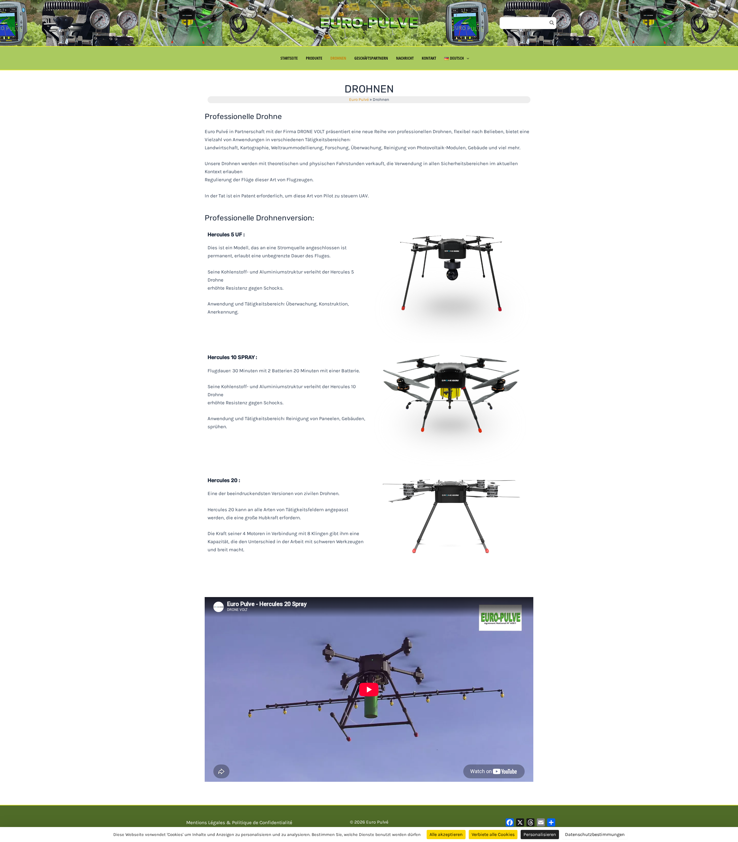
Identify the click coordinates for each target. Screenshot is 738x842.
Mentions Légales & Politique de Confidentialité (239, 822)
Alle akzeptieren (446, 834)
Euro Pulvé (359, 99)
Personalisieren (540, 834)
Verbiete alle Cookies (493, 834)
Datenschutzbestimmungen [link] (595, 834)
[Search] (552, 23)
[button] (466, 58)
